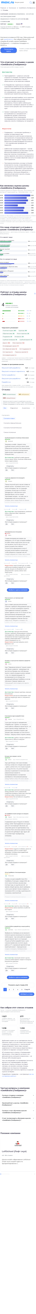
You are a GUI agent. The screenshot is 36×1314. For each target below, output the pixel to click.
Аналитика (26, 408)
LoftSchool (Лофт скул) (14, 1151)
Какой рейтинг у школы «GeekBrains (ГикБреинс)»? (15, 1104)
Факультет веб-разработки (11, 368)
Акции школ (19, 2)
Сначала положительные (13, 428)
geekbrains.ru (8, 39)
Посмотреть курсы (8, 50)
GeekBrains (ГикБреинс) (27, 8)
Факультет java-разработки (11, 378)
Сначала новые (9, 418)
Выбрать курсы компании (18, 590)
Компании (12, 8)
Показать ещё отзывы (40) (18, 985)
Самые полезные (10, 432)
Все (5, 408)
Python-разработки (8, 375)
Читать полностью (11, 506)
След (26, 989)
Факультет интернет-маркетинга (13, 371)
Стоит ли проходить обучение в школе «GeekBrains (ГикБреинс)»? (16, 1119)
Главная (3, 8)
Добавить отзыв (27, 994)
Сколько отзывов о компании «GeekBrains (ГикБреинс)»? (13, 1096)
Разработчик (6, 382)
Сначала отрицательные (12, 423)
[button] (35, 1174)
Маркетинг (14, 408)
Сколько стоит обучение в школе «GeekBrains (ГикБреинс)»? (14, 1111)
